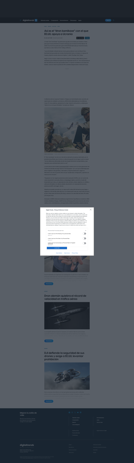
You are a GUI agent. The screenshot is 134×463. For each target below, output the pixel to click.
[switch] (84, 234)
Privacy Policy (75, 253)
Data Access (67, 253)
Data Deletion (59, 253)
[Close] (91, 210)
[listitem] (67, 230)
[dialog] (67, 231)
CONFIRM (57, 248)
